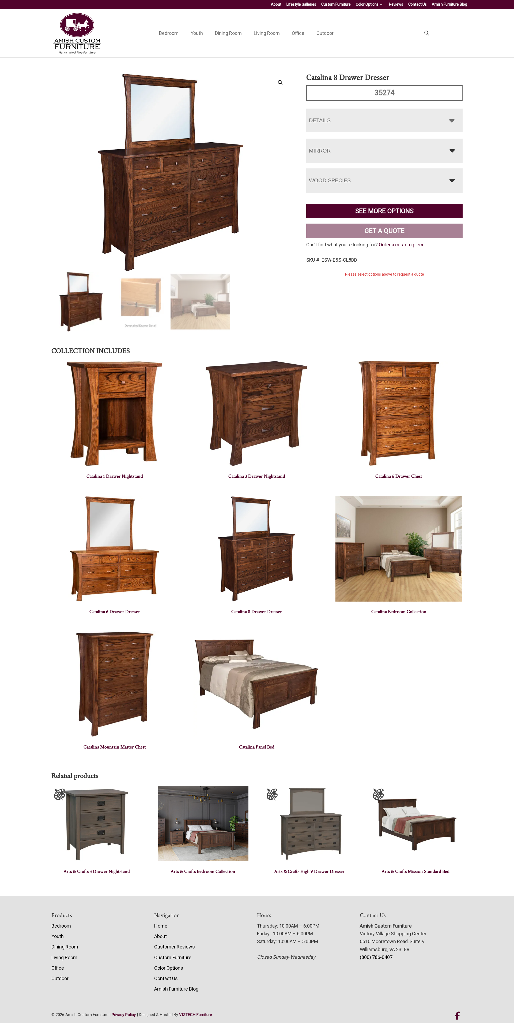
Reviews (396, 4)
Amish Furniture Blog (449, 4)
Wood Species (330, 180)
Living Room (267, 33)
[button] (280, 82)
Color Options (367, 4)
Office (298, 33)
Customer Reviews (174, 947)
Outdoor (325, 33)
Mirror (320, 151)
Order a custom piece (402, 244)
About (276, 4)
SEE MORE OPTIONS (384, 211)
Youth (197, 33)
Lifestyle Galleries (301, 4)
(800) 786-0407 (376, 957)
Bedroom (169, 33)
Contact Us (417, 4)
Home (160, 926)
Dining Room (228, 33)
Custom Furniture (336, 4)
